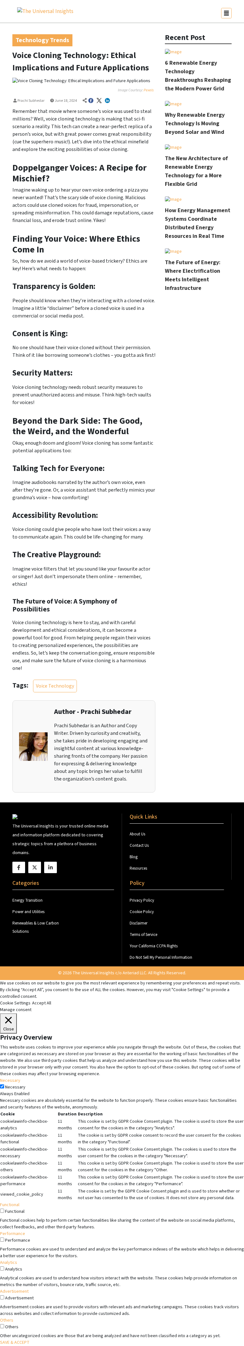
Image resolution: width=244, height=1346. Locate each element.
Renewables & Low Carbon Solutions (35, 927)
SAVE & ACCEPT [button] (15, 1342)
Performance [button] (12, 1234)
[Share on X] (99, 101)
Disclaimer (138, 923)
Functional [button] (9, 1205)
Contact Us (140, 845)
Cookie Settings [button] (15, 1003)
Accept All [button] (41, 1003)
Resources (138, 868)
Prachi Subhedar (30, 100)
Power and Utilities (28, 912)
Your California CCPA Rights (154, 946)
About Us (138, 834)
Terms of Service (143, 935)
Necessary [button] (10, 1080)
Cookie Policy (142, 912)
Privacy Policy (142, 900)
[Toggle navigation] (226, 13)
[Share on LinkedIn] (107, 101)
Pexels (149, 90)
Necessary (15, 1087)
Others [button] (6, 1320)
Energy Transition (27, 900)
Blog (134, 857)
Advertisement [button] (14, 1291)
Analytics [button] (8, 1262)
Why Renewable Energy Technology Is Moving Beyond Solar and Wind (195, 123)
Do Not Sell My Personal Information (161, 957)
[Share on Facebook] (91, 101)
